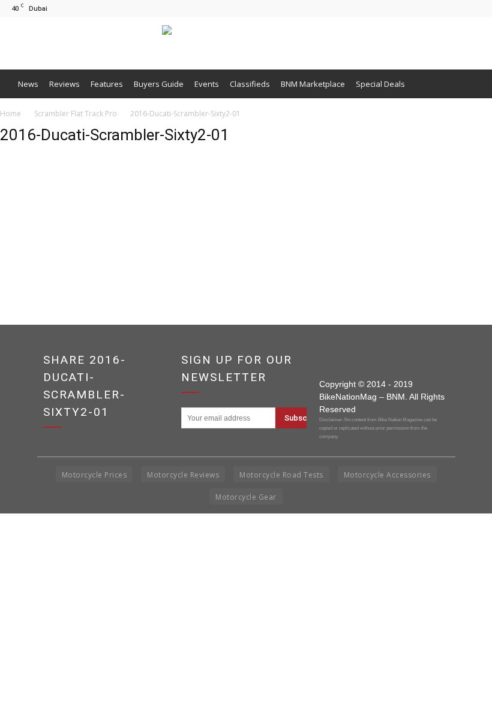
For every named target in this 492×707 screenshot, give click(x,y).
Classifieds (250, 83)
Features (107, 83)
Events (206, 83)
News (28, 83)
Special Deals (380, 83)
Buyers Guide (159, 83)
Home (10, 113)
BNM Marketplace (313, 83)
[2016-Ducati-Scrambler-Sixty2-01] (30, 213)
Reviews (64, 83)
